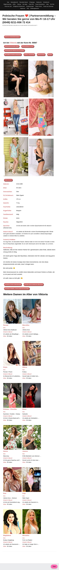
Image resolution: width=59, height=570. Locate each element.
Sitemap (19, 4)
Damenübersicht (14, 2)
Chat (54, 566)
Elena (24, 409)
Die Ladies (25, 4)
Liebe (47, 4)
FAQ (28, 8)
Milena (24, 367)
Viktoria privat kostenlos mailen (12, 46)
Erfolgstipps (32, 2)
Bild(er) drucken (8, 180)
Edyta (5, 367)
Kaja (24, 493)
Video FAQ (31, 4)
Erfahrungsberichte (34, 8)
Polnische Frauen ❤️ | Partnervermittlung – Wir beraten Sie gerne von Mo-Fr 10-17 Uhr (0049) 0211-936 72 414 (29, 19)
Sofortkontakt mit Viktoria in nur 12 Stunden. (14, 50)
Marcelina (25, 325)
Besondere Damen (24, 2)
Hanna (5, 451)
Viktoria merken (41, 54)
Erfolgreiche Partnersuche (19, 6)
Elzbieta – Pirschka (10, 409)
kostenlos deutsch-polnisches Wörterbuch (33, 284)
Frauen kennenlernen (40, 4)
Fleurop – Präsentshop (29, 54)
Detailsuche (39, 2)
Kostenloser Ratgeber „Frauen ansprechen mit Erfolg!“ (17, 288)
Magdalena (7, 535)
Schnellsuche (46, 2)
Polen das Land (8, 6)
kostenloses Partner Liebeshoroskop (13, 284)
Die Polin (52, 4)
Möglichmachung (7, 4)
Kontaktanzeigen (30, 6)
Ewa (4, 493)
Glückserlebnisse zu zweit (27, 46)
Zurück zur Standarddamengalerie (12, 36)
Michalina (25, 535)
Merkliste (50, 54)
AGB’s (14, 4)
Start (8, 2)
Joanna (25, 451)
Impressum (22, 8)
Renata (5, 325)
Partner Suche (38, 6)
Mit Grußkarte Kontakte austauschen (13, 54)
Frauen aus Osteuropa (48, 6)
